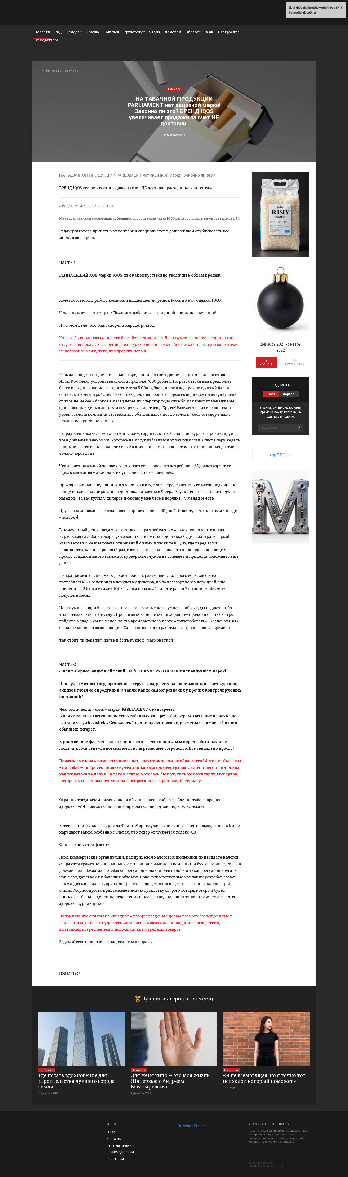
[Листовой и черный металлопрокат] (280, 506)
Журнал (288, 394)
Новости (42, 32)
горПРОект (281, 455)
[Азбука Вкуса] (280, 213)
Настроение (228, 32)
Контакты (114, 1139)
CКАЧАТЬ (266, 363)
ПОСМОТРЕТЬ (295, 364)
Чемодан (74, 32)
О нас (111, 1132)
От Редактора (46, 40)
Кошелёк (111, 32)
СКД (58, 32)
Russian (184, 1125)
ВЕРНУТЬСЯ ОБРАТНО (62, 70)
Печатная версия (120, 1145)
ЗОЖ (209, 32)
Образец (193, 32)
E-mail (271, 394)
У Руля (154, 32)
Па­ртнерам (115, 1158)
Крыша (92, 32)
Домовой (173, 32)
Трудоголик (134, 32)
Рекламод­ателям (120, 1152)
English (200, 1125)
